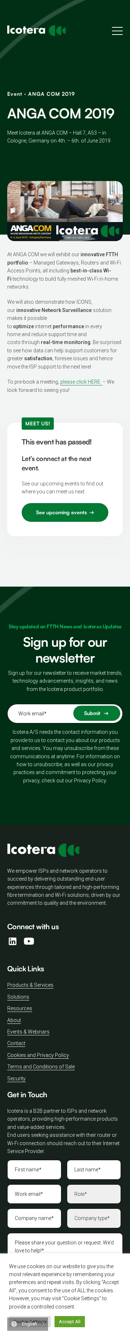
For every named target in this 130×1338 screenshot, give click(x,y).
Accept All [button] (70, 1321)
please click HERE (81, 382)
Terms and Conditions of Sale (41, 1067)
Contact (16, 1043)
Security (16, 1078)
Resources (19, 1008)
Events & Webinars (28, 1032)
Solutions (18, 997)
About (14, 1020)
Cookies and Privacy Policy (38, 1055)
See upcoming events (61, 512)
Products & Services (30, 985)
